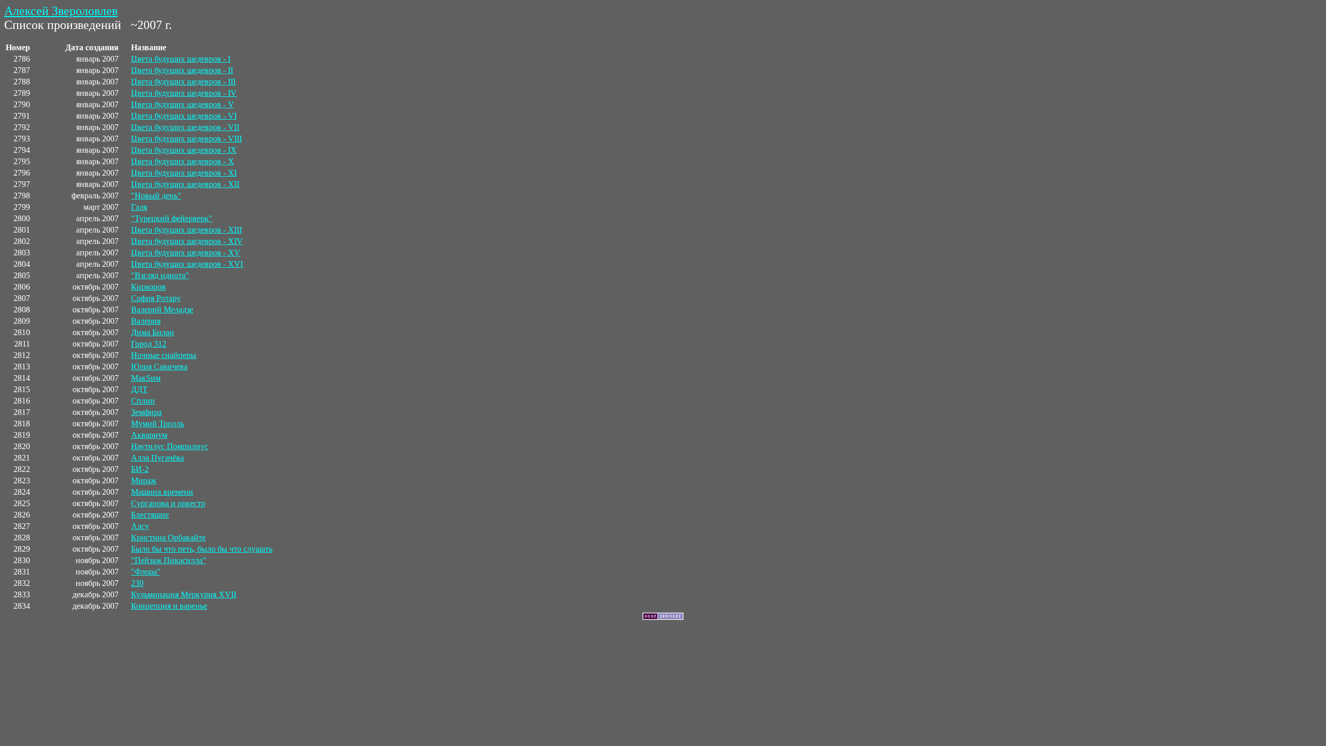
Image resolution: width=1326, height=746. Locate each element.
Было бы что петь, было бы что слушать (201, 548)
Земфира (146, 412)
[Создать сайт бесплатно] (663, 617)
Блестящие (150, 514)
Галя (139, 207)
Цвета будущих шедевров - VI (184, 115)
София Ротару (156, 298)
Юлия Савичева (159, 366)
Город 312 (148, 343)
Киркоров (148, 286)
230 (137, 583)
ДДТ (139, 389)
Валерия (146, 321)
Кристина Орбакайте (168, 537)
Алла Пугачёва (157, 457)
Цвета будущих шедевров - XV (185, 252)
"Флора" (146, 571)
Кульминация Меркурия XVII (183, 594)
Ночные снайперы (163, 355)
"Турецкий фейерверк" (171, 218)
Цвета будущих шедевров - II (182, 70)
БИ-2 (140, 469)
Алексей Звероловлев (61, 11)
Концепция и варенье (169, 605)
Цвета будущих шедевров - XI (184, 172)
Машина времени (162, 491)
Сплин (143, 400)
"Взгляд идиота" (160, 275)
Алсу (140, 526)
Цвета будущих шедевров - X (182, 161)
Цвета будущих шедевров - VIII (186, 138)
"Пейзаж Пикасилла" (168, 560)
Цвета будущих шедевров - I (180, 58)
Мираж (143, 480)
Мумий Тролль (157, 423)
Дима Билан (152, 332)
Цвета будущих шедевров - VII (185, 127)
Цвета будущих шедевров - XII (185, 184)
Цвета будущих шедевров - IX (184, 150)
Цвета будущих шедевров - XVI (187, 264)
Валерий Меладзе (162, 309)
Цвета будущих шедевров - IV (184, 93)
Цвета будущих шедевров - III (183, 81)
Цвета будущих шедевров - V (182, 104)
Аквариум (149, 435)
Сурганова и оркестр (168, 503)
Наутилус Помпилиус (169, 446)
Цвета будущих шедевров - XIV (187, 241)
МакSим (146, 378)
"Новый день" (156, 195)
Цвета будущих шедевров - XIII (186, 229)
